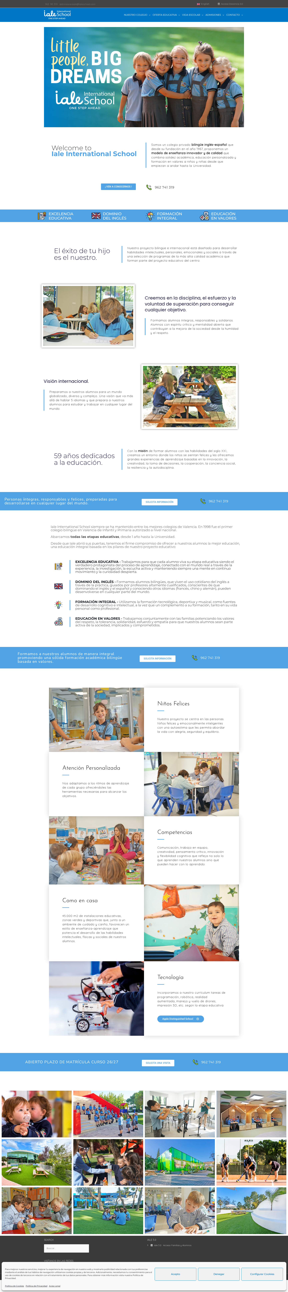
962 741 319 (51, 4)
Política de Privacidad (36, 1286)
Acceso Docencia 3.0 (231, 4)
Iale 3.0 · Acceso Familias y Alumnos (172, 1245)
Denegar (219, 1274)
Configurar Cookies (262, 1274)
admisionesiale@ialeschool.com (78, 4)
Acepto (175, 1274)
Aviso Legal (54, 1286)
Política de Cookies (14, 1286)
